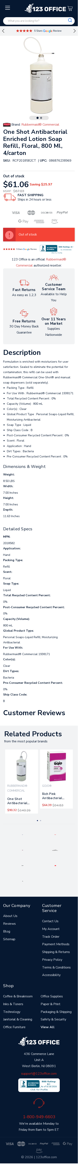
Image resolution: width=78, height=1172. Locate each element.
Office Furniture (14, 1027)
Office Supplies (52, 996)
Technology (11, 1012)
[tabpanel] (21, 782)
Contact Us (50, 921)
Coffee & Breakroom (18, 996)
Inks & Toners (13, 1004)
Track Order (50, 936)
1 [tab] (38, 118)
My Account (51, 929)
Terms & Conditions (56, 967)
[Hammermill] (55, 850)
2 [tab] (41, 118)
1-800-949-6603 (39, 1117)
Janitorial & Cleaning (17, 1019)
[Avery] (22, 834)
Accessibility (51, 975)
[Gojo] (22, 881)
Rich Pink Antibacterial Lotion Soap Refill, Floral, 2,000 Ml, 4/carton (56, 797)
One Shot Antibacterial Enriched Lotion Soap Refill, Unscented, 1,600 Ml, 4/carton (20, 802)
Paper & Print (50, 1004)
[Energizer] (22, 865)
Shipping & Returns (56, 952)
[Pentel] (55, 834)
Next (75, 31)
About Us (10, 916)
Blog (6, 931)
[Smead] (22, 850)
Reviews (9, 923)
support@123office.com (39, 1073)
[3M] (55, 865)
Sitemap (9, 939)
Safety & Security (53, 1019)
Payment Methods (55, 944)
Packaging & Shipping (56, 1012)
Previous (3, 31)
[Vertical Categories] (7, 8)
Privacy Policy (52, 959)
